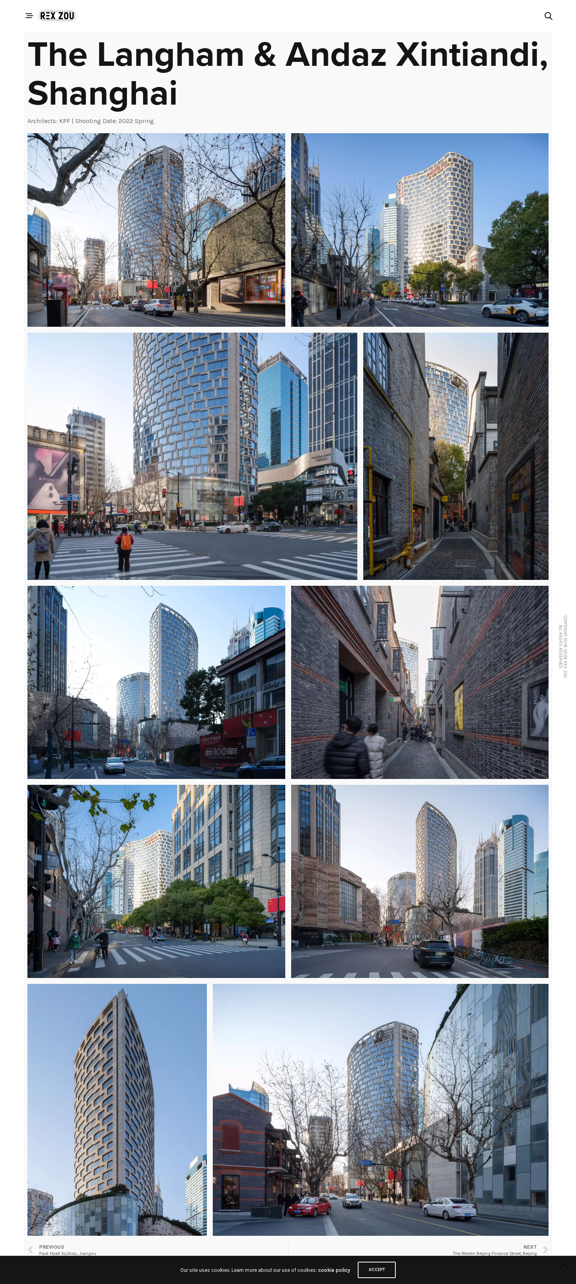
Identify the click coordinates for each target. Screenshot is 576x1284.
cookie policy (334, 1270)
